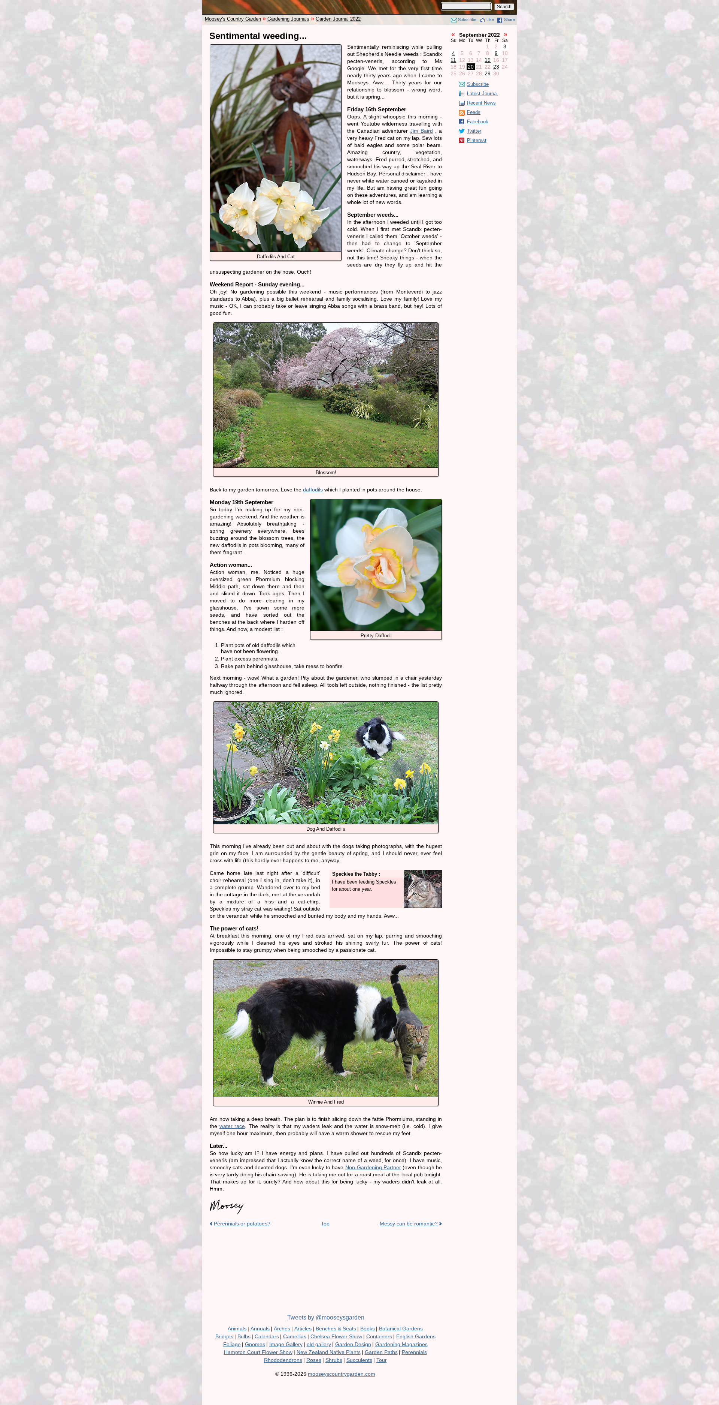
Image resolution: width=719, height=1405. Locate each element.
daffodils (313, 490)
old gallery (319, 1344)
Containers (379, 1336)
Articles (303, 1329)
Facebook (477, 121)
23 (496, 67)
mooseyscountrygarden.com (341, 1374)
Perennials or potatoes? (242, 1224)
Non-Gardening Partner (373, 1167)
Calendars (267, 1336)
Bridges (224, 1336)
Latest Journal (482, 93)
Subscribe (467, 19)
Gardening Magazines (401, 1344)
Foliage (232, 1344)
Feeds (473, 112)
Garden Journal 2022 (338, 19)
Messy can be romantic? (409, 1224)
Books (367, 1329)
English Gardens (416, 1336)
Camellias (294, 1336)
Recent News (481, 103)
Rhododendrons (283, 1360)
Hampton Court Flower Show (258, 1352)
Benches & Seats (336, 1329)
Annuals (260, 1329)
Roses (313, 1360)
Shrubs (333, 1360)
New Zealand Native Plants (329, 1352)
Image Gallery (286, 1344)
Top (325, 1224)
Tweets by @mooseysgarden (325, 1317)
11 (453, 60)
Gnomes (255, 1344)
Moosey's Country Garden (233, 19)
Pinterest (476, 140)
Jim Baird (421, 131)
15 (488, 60)
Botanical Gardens (401, 1329)
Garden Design (353, 1344)
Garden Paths (381, 1352)
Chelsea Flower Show (336, 1336)
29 (488, 73)
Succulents (359, 1360)
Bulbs (244, 1336)
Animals (237, 1329)
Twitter (474, 131)
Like (490, 19)
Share (509, 19)
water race (232, 1126)
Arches (282, 1329)
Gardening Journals (288, 19)
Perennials (414, 1352)
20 (471, 67)
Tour (381, 1360)
